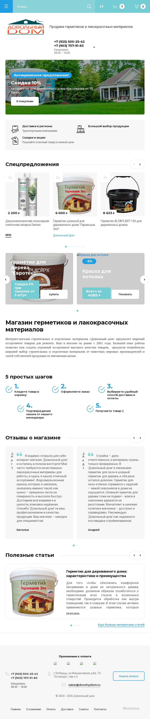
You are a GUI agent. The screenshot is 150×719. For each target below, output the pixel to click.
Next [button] (141, 164)
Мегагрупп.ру (131, 708)
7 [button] (81, 246)
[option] (75, 87)
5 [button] (76, 246)
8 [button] (84, 246)
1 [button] (66, 246)
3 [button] (71, 246)
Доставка (67, 709)
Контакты (100, 709)
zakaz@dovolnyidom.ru (84, 685)
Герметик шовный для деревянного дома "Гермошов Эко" (74, 225)
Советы (84, 709)
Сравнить (10, 177)
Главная (16, 709)
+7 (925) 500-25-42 (69, 41)
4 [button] (74, 246)
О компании (33, 709)
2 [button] (69, 246)
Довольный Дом (63, 235)
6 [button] (79, 246)
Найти (89, 6)
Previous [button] (133, 164)
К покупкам (24, 101)
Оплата (50, 709)
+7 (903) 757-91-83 (69, 46)
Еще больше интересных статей (121, 624)
